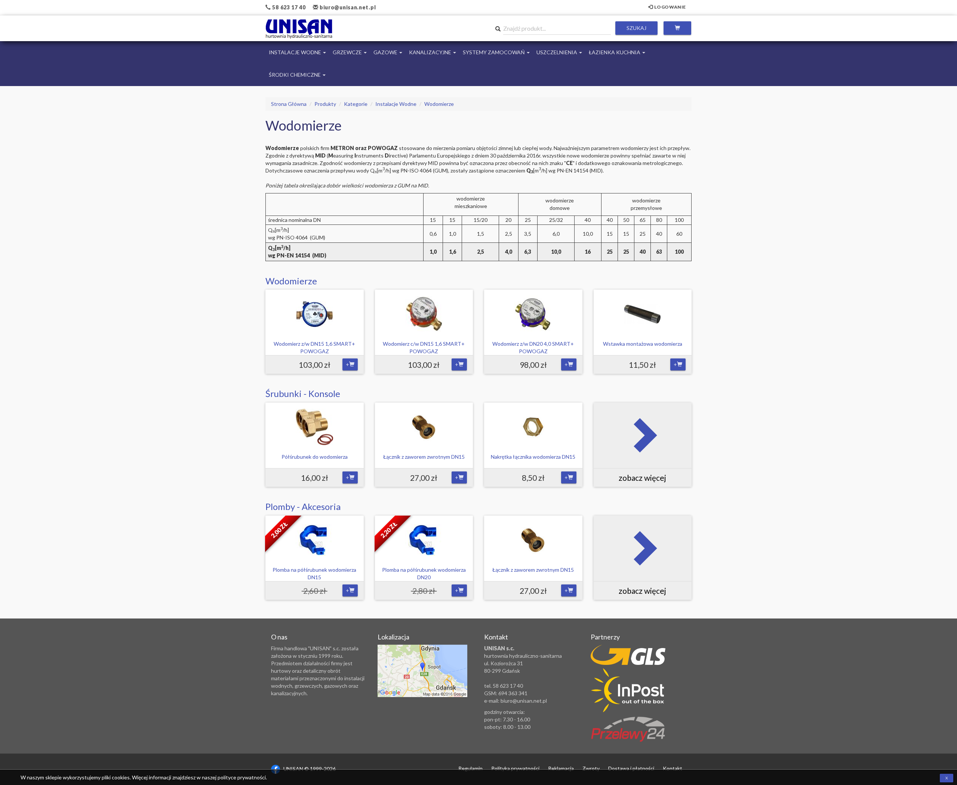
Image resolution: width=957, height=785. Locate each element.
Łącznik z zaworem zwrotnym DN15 (424, 456)
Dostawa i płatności (631, 768)
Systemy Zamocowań (494, 52)
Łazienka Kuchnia (615, 52)
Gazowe (386, 52)
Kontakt (672, 768)
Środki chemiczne (295, 74)
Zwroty (591, 768)
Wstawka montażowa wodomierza (642, 343)
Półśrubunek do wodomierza (314, 456)
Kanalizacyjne (430, 52)
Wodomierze (291, 280)
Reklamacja (561, 768)
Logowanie (669, 7)
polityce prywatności (242, 777)
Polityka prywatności (515, 768)
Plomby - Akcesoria (303, 506)
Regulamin (470, 768)
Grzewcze (348, 52)
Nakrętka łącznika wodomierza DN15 (533, 456)
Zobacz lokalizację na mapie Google (422, 671)
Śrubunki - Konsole (302, 393)
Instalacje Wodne (295, 52)
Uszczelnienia (557, 52)
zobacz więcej (642, 477)
